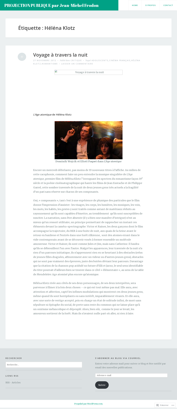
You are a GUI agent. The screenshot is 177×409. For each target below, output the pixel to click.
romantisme (50, 63)
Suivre (101, 385)
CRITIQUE (76, 60)
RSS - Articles (13, 382)
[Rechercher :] (44, 364)
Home (135, 5)
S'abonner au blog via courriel (118, 358)
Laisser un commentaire (77, 63)
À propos (150, 5)
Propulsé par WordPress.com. (88, 404)
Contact (168, 5)
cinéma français (119, 60)
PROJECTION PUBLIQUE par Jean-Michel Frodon (51, 5)
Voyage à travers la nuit (60, 55)
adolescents (100, 60)
